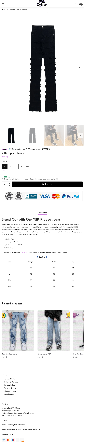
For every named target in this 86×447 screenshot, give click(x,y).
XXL (27, 166)
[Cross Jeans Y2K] (54, 330)
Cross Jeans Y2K (44, 354)
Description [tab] (42, 213)
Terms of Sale (9, 379)
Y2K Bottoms (11, 9)
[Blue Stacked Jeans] (18, 330)
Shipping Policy (10, 391)
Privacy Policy (9, 385)
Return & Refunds (11, 382)
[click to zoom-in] (43, 68)
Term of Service (10, 388)
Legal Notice (9, 394)
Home (3, 9)
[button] (79, 68)
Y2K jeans (24, 252)
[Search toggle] (76, 3)
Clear (3, 171)
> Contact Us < (7, 434)
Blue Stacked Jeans (9, 354)
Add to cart (47, 184)
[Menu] (5, 3)
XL (22, 166)
